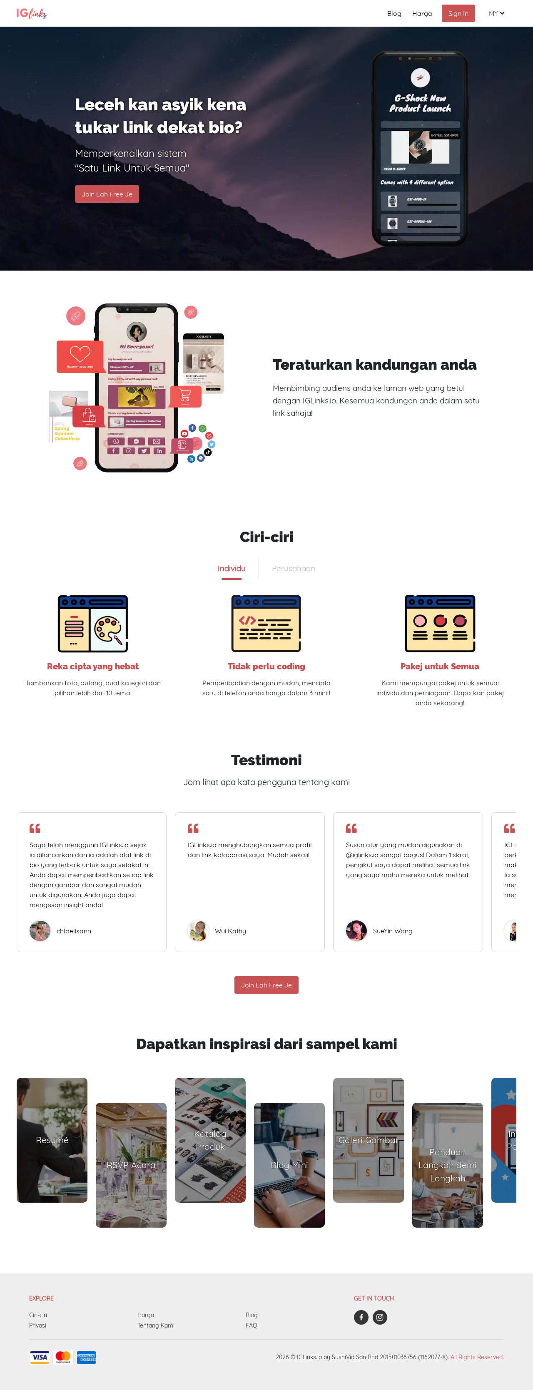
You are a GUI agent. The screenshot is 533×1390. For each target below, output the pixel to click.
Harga (422, 13)
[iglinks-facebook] (363, 1317)
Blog (394, 13)
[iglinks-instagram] (382, 1317)
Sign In (458, 13)
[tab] (231, 568)
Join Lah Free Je (107, 194)
